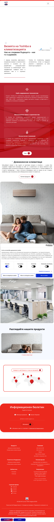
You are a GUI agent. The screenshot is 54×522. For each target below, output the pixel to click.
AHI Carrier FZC (40, 450)
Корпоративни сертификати (40, 462)
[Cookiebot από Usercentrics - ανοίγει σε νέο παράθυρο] (46, 245)
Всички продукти (25, 176)
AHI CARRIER (7, 519)
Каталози (14, 471)
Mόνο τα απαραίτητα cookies (10, 275)
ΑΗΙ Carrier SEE (40, 448)
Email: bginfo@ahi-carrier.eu (40, 480)
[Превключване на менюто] (48, 3)
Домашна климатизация (14, 448)
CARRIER (19, 519)
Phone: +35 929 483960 (40, 478)
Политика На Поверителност (36, 428)
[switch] (20, 266)
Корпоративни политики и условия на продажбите (40, 464)
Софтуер (14, 473)
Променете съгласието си (41, 505)
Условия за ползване (28, 505)
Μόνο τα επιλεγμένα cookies (27, 275)
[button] (2, 22)
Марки (40, 452)
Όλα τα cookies (44, 275)
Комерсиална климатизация (14, 450)
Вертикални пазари (40, 454)
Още (25, 153)
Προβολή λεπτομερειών (44, 271)
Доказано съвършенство (40, 456)
